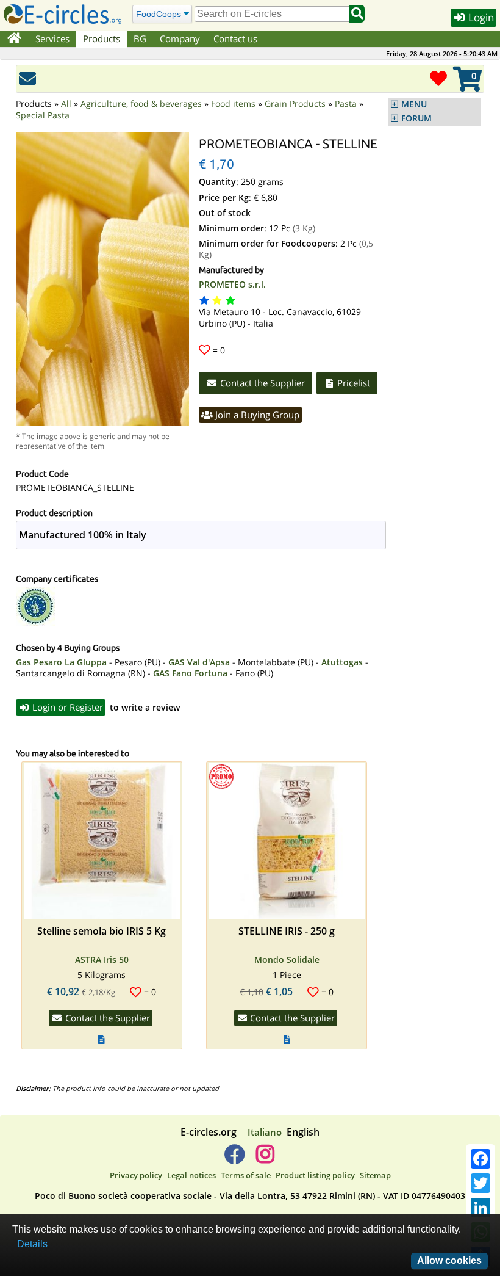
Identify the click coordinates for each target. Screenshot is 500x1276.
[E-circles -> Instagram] (265, 1158)
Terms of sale (246, 1175)
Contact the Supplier (261, 383)
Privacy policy (136, 1175)
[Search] (357, 14)
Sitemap (375, 1175)
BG (140, 38)
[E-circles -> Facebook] (234, 1158)
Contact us (235, 38)
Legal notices (191, 1175)
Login (480, 17)
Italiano (265, 1132)
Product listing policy (315, 1175)
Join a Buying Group (256, 414)
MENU (414, 104)
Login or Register (66, 707)
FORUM (416, 118)
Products (101, 38)
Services (52, 38)
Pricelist (352, 383)
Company (180, 38)
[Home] (14, 39)
